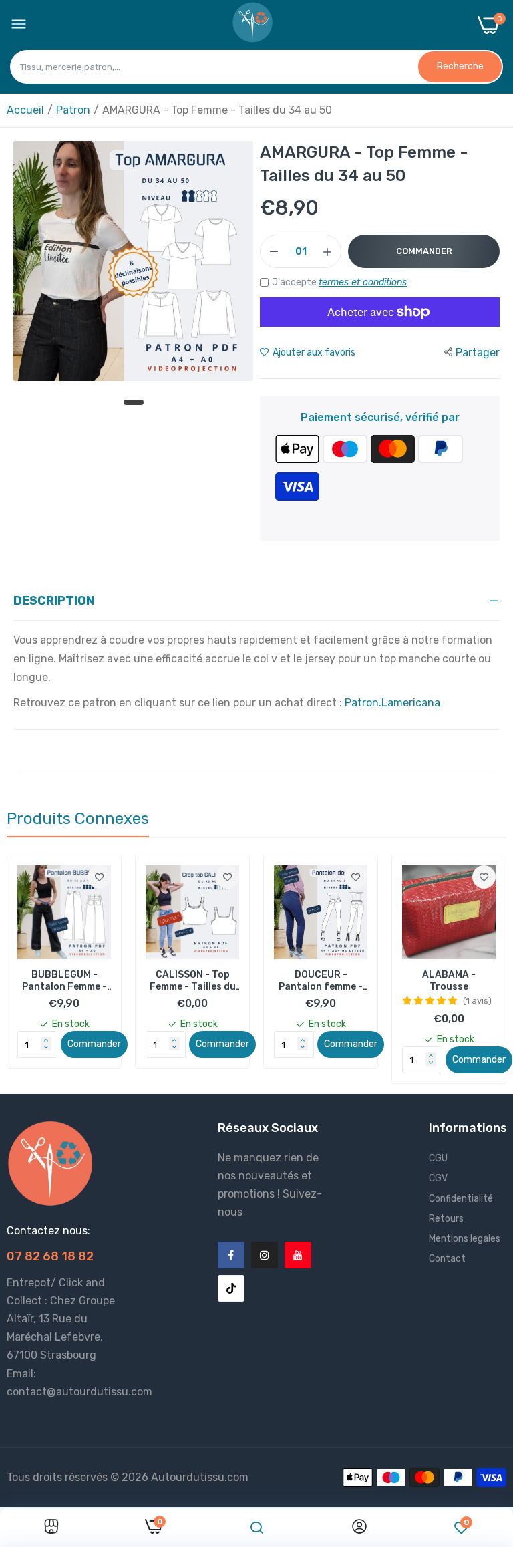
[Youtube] (298, 1255)
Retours (446, 1218)
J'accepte (339, 282)
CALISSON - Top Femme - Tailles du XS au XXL (193, 981)
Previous (40, 969)
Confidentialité (461, 1198)
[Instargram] (264, 1255)
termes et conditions (363, 282)
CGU (438, 1158)
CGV (438, 1178)
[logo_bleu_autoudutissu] (252, 25)
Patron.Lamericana (392, 702)
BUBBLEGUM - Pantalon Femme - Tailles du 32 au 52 (64, 981)
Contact (447, 1258)
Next (473, 969)
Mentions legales (464, 1238)
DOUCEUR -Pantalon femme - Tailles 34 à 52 (321, 981)
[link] (99, 877)
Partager (478, 352)
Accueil (25, 110)
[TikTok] (231, 1288)
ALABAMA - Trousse (449, 980)
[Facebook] (231, 1255)
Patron (73, 110)
